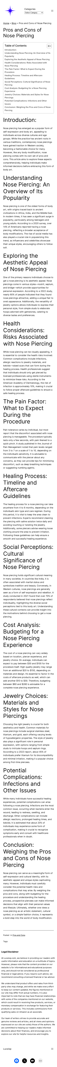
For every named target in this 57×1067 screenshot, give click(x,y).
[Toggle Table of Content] (48, 46)
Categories (29, 9)
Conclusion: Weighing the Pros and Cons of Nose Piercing (28, 108)
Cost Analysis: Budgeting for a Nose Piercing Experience (26, 89)
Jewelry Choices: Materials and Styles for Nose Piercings (27, 96)
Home (6, 23)
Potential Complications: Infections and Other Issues (26, 102)
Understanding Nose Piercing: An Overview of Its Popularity (27, 54)
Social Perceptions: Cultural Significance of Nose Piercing (27, 83)
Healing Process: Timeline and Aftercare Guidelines (23, 77)
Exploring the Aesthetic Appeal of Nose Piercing (27, 59)
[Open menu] (52, 10)
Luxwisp (7, 1049)
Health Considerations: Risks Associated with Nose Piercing (26, 64)
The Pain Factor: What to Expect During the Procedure (25, 70)
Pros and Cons (19, 935)
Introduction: (11, 50)
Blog (14, 23)
